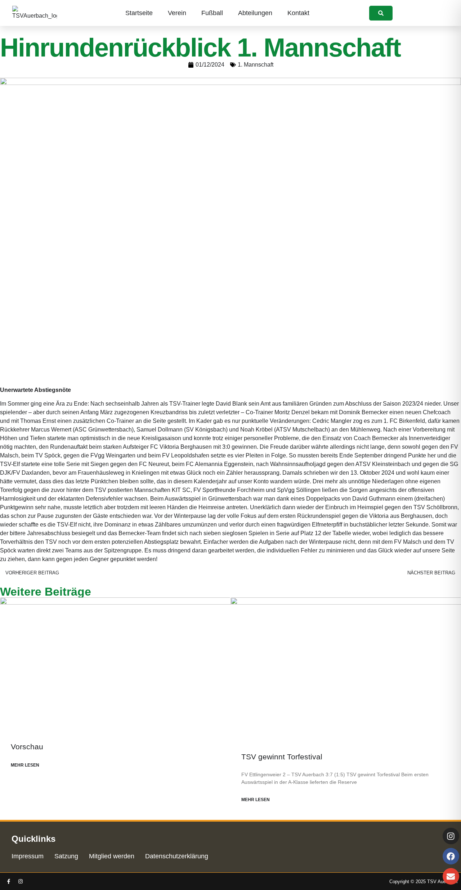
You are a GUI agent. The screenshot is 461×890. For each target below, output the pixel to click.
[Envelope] (451, 876)
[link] (381, 13)
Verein (177, 13)
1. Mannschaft (255, 65)
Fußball (212, 13)
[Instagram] (20, 881)
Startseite (139, 13)
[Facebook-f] (9, 881)
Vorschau (27, 746)
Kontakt (298, 13)
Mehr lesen (25, 765)
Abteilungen (255, 13)
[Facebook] (451, 856)
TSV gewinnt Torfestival (281, 757)
